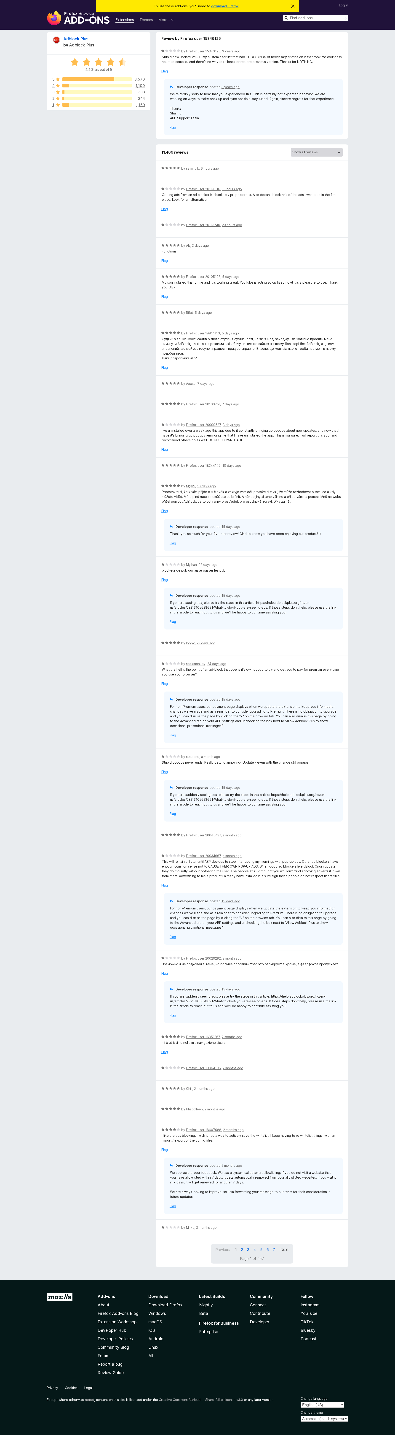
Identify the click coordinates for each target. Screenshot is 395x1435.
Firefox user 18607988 (203, 1130)
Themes (146, 19)
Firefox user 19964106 (203, 1068)
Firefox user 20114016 (203, 189)
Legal (88, 1388)
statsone (192, 757)
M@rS (190, 486)
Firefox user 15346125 (203, 51)
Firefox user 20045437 (203, 835)
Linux (153, 1347)
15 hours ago (232, 189)
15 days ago (231, 527)
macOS (155, 1321)
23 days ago (206, 643)
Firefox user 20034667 (203, 856)
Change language (314, 1398)
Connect (258, 1304)
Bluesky (308, 1330)
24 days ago (216, 664)
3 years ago (231, 51)
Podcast (309, 1338)
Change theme (312, 1412)
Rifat (189, 313)
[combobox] (315, 18)
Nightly (206, 1304)
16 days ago (206, 486)
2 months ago (232, 1037)
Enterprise (208, 1331)
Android (155, 1338)
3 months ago (206, 1227)
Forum (103, 1355)
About (103, 1304)
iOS (151, 1330)
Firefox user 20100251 (203, 404)
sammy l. (192, 168)
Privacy (52, 1388)
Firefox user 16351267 (203, 1037)
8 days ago (231, 425)
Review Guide (111, 1372)
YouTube (309, 1313)
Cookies (71, 1388)
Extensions (124, 19)
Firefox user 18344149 (203, 465)
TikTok (307, 1321)
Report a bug (110, 1364)
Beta (203, 1313)
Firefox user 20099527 (203, 425)
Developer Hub (112, 1330)
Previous (222, 1249)
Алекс (190, 383)
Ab (188, 245)
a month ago (210, 757)
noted (89, 1400)
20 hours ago (232, 225)
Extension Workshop (117, 1321)
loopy (190, 643)
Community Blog (113, 1347)
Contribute (260, 1313)
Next (284, 1249)
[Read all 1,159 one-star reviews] (97, 105)
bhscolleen (194, 1109)
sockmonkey (196, 664)
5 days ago (230, 277)
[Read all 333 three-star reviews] (97, 92)
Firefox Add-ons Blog (118, 1313)
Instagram (310, 1304)
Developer (259, 1321)
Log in (343, 5)
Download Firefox (165, 1304)
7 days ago (205, 383)
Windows (157, 1313)
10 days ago (231, 465)
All (150, 1355)
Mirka (190, 1227)
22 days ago (208, 565)
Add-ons (106, 1296)
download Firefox (225, 6)
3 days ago (200, 245)
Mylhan (191, 565)
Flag (164, 71)
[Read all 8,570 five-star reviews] (97, 79)
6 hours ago (210, 168)
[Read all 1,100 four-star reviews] (97, 85)
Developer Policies (115, 1338)
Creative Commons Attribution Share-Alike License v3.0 (201, 1400)
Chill (189, 1088)
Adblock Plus (75, 38)
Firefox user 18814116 (203, 333)
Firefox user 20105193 (203, 277)
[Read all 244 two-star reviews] (97, 98)
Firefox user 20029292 (203, 958)
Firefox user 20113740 (203, 225)
